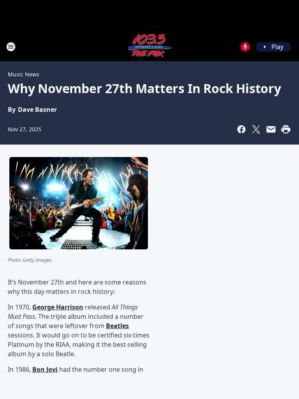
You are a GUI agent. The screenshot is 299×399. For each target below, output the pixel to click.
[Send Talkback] (245, 46)
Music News (23, 74)
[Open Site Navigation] (11, 46)
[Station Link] (149, 46)
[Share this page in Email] (271, 129)
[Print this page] (285, 129)
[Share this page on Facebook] (241, 129)
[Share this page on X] (256, 129)
